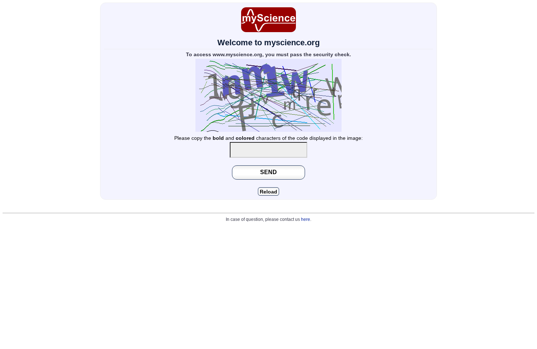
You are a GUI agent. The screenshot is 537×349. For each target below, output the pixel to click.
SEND (268, 172)
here (305, 219)
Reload (268, 192)
